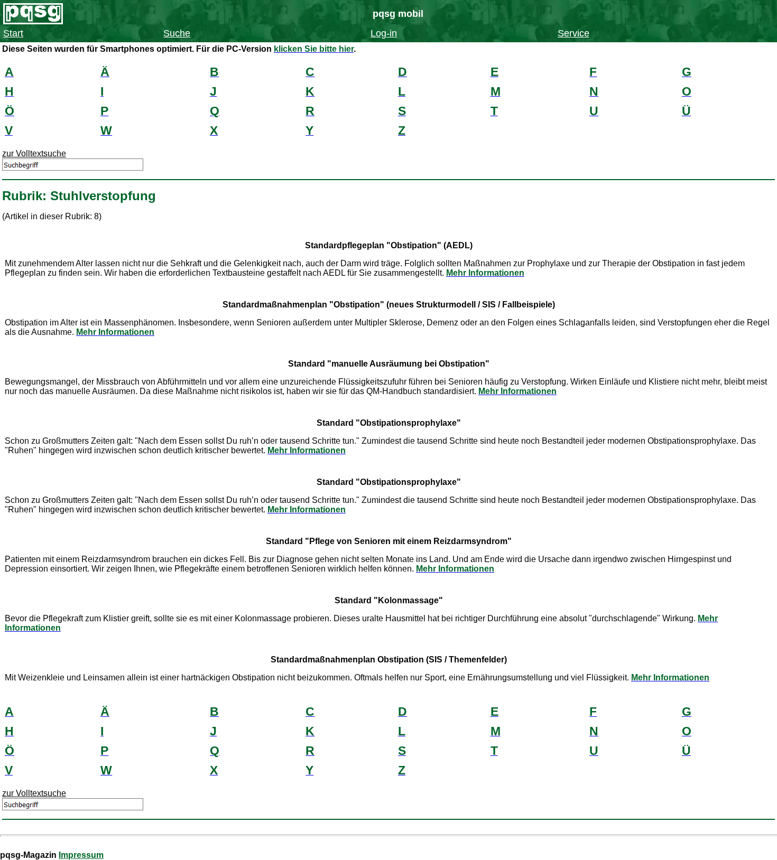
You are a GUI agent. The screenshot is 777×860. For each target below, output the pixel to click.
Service (573, 33)
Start (13, 33)
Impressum (81, 854)
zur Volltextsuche (34, 153)
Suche (176, 33)
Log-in (384, 33)
